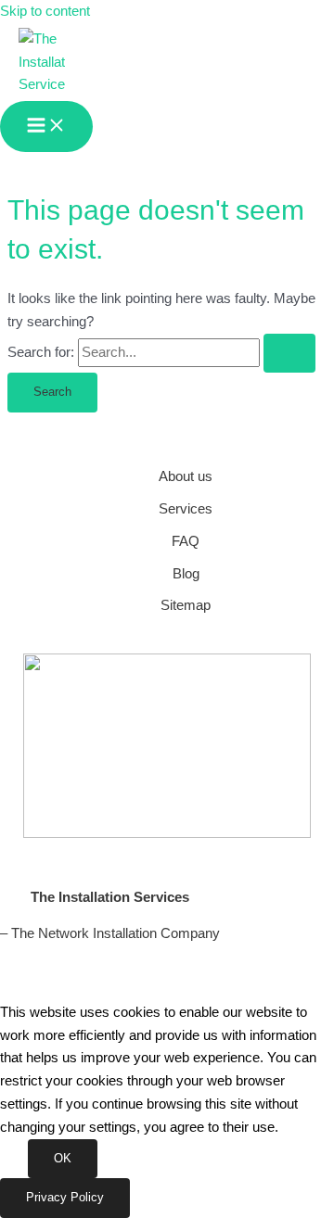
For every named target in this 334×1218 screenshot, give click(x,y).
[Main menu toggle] (46, 126)
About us (185, 476)
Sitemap (186, 605)
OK (62, 1158)
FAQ (185, 541)
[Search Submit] (289, 354)
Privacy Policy (65, 1197)
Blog (186, 573)
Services (185, 508)
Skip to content (45, 11)
